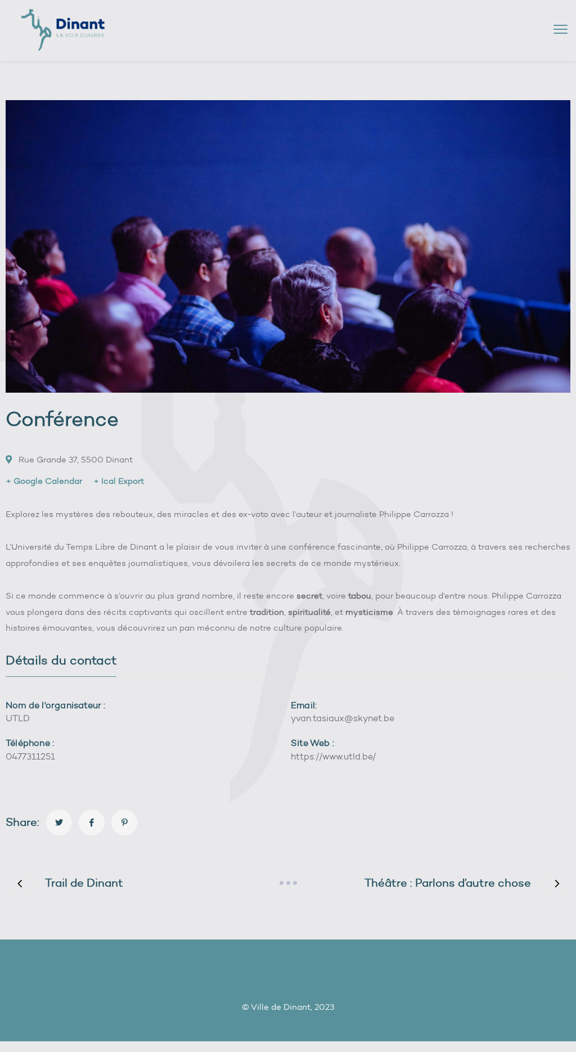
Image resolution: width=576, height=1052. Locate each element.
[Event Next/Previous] (288, 883)
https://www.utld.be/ (333, 756)
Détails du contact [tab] (61, 660)
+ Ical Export (118, 481)
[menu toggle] (561, 30)
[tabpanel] (288, 738)
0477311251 (30, 756)
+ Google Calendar (44, 481)
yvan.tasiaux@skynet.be (342, 718)
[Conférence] (59, 822)
